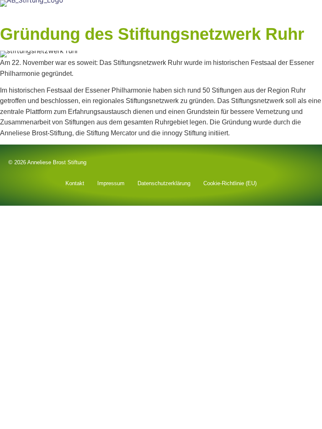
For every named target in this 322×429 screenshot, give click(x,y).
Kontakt (74, 183)
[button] (316, 14)
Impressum (111, 183)
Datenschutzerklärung (164, 183)
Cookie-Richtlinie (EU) (230, 183)
